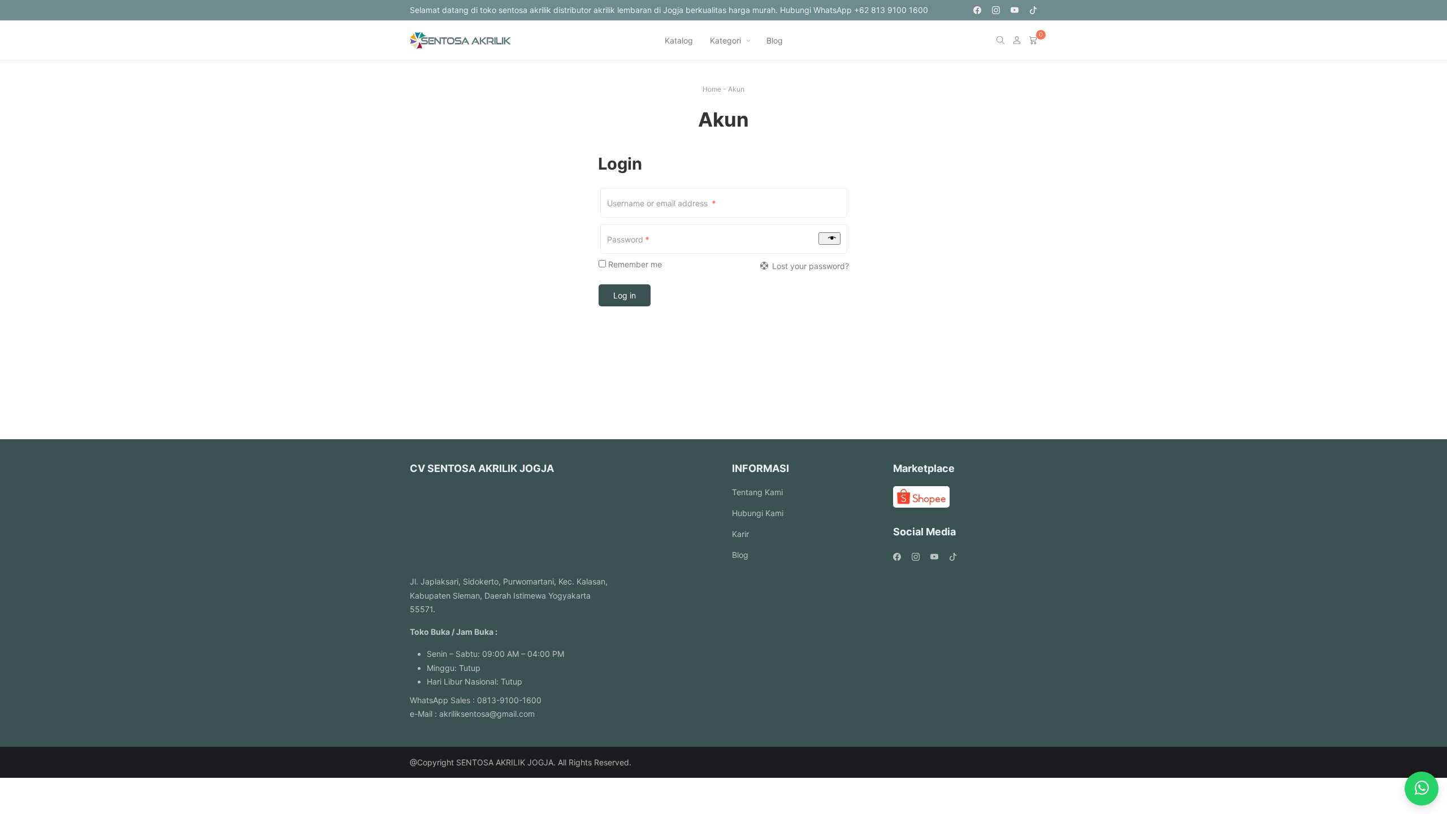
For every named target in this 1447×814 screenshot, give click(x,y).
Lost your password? (810, 266)
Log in (624, 295)
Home (712, 89)
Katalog (679, 40)
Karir (740, 534)
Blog (774, 40)
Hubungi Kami (757, 513)
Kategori (725, 40)
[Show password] (829, 238)
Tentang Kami (757, 492)
